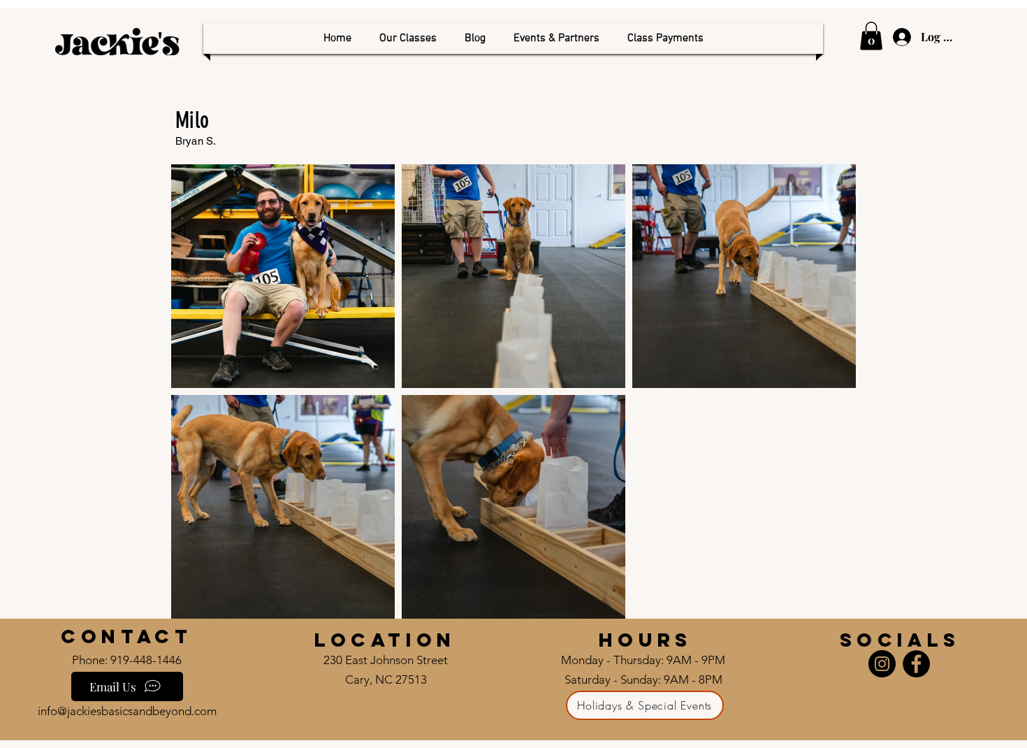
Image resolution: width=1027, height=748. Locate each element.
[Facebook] (916, 663)
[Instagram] (882, 663)
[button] (408, 38)
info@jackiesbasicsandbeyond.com (127, 711)
